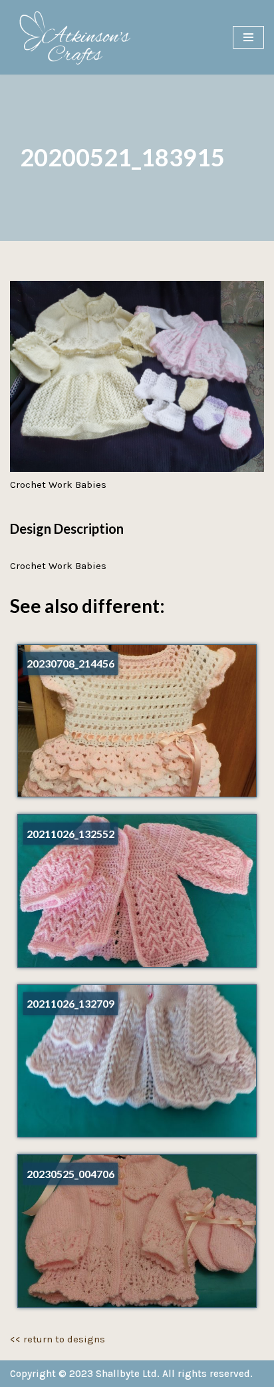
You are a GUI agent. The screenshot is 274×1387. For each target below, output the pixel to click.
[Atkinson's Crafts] (80, 37)
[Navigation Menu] (248, 37)
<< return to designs (57, 1339)
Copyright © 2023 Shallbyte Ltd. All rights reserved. (131, 1374)
